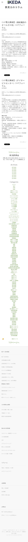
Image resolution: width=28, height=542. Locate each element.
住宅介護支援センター (14, 224)
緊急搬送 (14, 307)
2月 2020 (14, 170)
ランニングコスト (14, 219)
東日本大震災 (14, 269)
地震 (14, 244)
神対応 (14, 293)
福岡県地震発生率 (14, 297)
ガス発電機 (14, 205)
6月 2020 (14, 167)
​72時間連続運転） (9, 367)
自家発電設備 (14, 310)
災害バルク (14, 277)
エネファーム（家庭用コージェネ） (9, 433)
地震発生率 (14, 253)
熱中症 (14, 288)
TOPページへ (14, 152)
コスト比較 (14, 211)
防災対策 (14, 323)
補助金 (14, 313)
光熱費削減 (14, 231)
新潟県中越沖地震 (14, 266)
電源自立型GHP (14, 332)
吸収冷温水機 (14, 242)
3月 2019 (14, 176)
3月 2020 (14, 169)
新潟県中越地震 (14, 264)
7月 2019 (14, 173)
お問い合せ (8, 531)
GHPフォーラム (14, 190)
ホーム (3, 531)
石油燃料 (14, 291)
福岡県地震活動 (14, 296)
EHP (14, 187)
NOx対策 (14, 194)
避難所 (14, 315)
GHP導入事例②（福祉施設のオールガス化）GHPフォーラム (14, 25)
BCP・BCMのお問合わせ (7, 511)
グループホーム (14, 209)
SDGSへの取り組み (6, 495)
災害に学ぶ (14, 275)
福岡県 (14, 294)
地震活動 (14, 250)
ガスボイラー (14, 203)
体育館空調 (14, 225)
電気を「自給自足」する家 (7, 467)
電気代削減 (14, 329)
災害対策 (14, 282)
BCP (14, 186)
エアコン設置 (14, 198)
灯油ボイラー (14, 272)
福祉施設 (14, 301)
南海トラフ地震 (14, 239)
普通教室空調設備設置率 (14, 268)
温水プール (14, 271)
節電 (14, 304)
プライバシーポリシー (16, 531)
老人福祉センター (14, 308)
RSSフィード (15, 338)
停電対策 (14, 228)
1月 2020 (14, 172)
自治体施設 (14, 312)
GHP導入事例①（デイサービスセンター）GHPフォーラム (13, 83)
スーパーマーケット (14, 213)
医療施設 (14, 238)
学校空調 (14, 261)
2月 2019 (14, 178)
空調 (14, 302)
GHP (14, 189)
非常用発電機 (14, 335)
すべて (14, 184)
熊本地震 (14, 285)
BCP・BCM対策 (5, 356)
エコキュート (14, 200)
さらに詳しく (23, 72)
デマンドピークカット (14, 217)
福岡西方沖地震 (14, 299)
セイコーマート (14, 214)
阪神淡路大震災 (14, 318)
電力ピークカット (14, 326)
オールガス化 (14, 202)
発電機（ (3, 367)
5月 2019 (14, 175)
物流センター (14, 290)
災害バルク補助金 (14, 280)
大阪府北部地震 (14, 255)
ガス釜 (14, 208)
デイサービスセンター (14, 216)
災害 (14, 274)
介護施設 (14, 222)
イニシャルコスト (14, 195)
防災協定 (14, 321)
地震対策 (14, 247)
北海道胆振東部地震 (14, 235)
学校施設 (14, 258)
